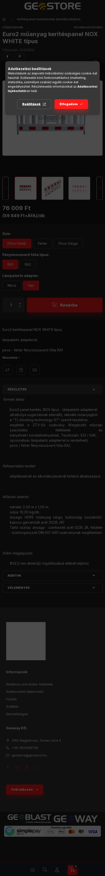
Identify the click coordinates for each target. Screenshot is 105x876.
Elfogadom (69, 104)
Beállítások (31, 104)
